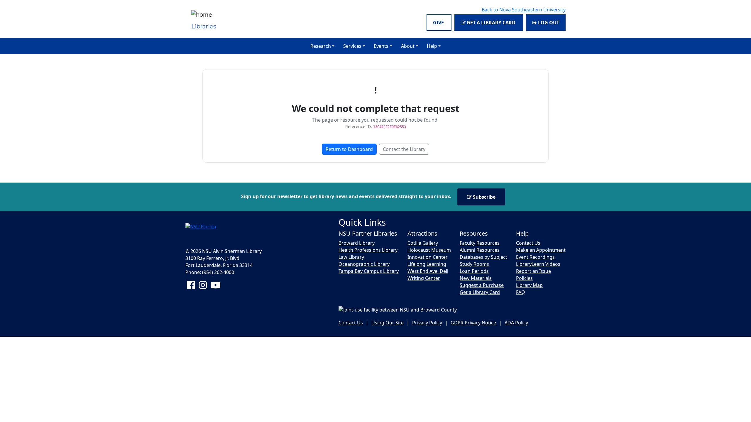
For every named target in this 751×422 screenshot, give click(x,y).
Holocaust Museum (429, 250)
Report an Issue (533, 271)
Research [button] (320, 46)
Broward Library (357, 243)
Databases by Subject (483, 257)
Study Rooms (474, 264)
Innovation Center (427, 257)
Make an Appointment (541, 250)
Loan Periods (474, 271)
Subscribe (483, 197)
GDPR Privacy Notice (473, 322)
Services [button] (352, 46)
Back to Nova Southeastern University (524, 9)
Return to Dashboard (349, 149)
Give (439, 22)
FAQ (520, 292)
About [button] (408, 46)
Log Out (548, 22)
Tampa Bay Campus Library (369, 271)
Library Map (529, 285)
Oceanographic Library (364, 264)
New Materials (476, 278)
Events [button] (381, 46)
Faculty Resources (480, 243)
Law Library (351, 257)
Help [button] (432, 46)
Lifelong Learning (426, 264)
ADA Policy (516, 322)
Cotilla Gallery (422, 243)
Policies (524, 278)
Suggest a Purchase (482, 285)
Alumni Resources (480, 250)
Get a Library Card (491, 22)
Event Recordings (535, 257)
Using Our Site (387, 322)
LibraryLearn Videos (538, 264)
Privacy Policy (427, 322)
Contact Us (528, 243)
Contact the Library (404, 149)
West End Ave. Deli (427, 271)
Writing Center (423, 278)
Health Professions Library (368, 250)
